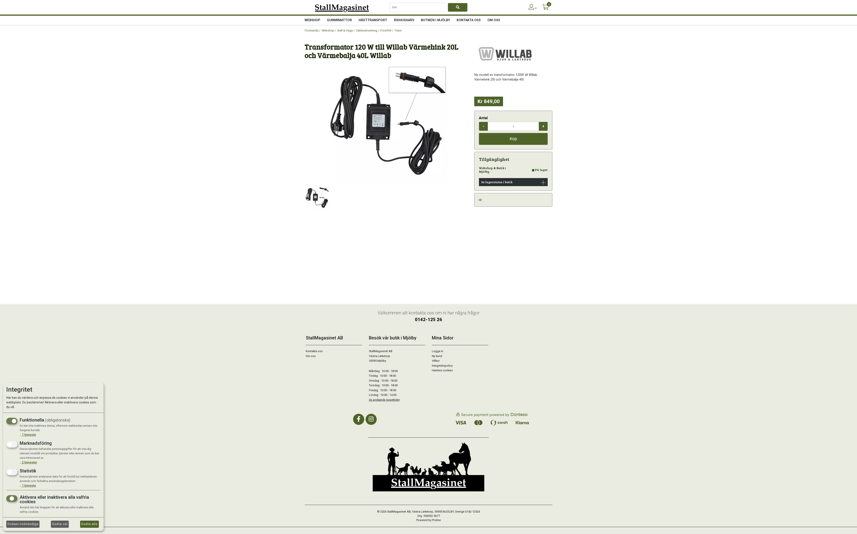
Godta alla (89, 524)
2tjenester (28, 462)
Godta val (59, 524)
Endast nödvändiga (23, 524)
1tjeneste (28, 434)
